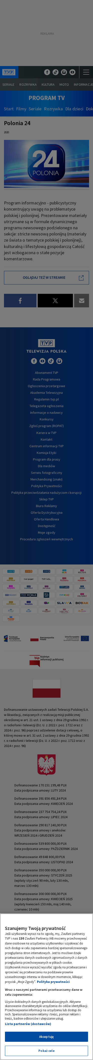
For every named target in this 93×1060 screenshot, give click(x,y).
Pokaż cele (46, 1051)
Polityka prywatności (53, 982)
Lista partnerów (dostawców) (28, 1024)
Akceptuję (46, 1037)
